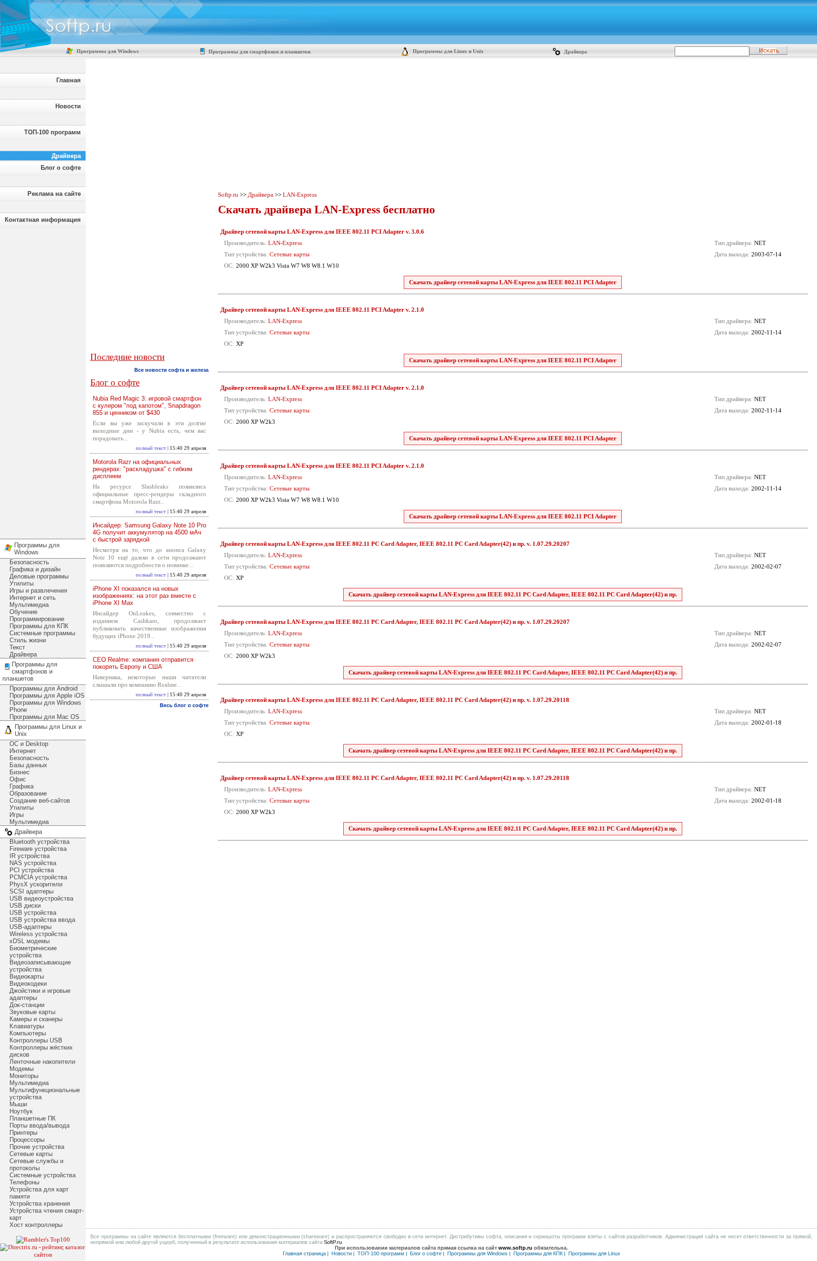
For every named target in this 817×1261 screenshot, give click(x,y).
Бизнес (19, 772)
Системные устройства (42, 1175)
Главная (68, 80)
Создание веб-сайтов (39, 800)
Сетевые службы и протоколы (36, 1164)
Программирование (36, 618)
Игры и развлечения (38, 590)
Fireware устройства (38, 848)
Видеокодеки (28, 983)
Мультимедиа (29, 604)
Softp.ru (228, 194)
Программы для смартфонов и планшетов (259, 51)
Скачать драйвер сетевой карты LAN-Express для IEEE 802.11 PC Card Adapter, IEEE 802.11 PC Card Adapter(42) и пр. (512, 594)
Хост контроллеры (35, 1224)
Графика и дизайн (35, 569)
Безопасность (29, 562)
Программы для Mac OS (44, 716)
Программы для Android (43, 688)
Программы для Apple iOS (47, 695)
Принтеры (23, 1132)
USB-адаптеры (30, 926)
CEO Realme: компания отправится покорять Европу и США (143, 663)
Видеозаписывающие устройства (40, 966)
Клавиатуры (26, 1026)
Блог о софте (61, 167)
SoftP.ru (333, 1242)
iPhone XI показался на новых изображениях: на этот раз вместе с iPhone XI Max (144, 595)
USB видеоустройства (41, 898)
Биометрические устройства (33, 952)
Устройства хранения (39, 1203)
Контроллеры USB (35, 1040)
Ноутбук (21, 1111)
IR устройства (29, 855)
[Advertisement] (42, 380)
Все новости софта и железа (171, 370)
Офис (17, 779)
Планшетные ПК (32, 1118)
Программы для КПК (39, 626)
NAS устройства (32, 863)
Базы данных (28, 765)
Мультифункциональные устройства (44, 1093)
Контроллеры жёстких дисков (41, 1051)
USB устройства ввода (42, 919)
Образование (28, 793)
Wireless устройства (38, 933)
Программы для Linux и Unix (447, 51)
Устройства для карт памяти (39, 1193)
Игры (16, 814)
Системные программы (42, 633)
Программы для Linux (594, 1253)
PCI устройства (31, 870)
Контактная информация (43, 219)
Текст (17, 647)
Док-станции (26, 1004)
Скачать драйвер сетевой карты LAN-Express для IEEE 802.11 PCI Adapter (513, 282)
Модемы (21, 1068)
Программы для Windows (107, 51)
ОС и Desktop (28, 743)
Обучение (23, 611)
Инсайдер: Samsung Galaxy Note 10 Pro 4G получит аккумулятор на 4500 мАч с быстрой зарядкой (149, 532)
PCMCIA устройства (38, 877)
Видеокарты (26, 976)
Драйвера (575, 51)
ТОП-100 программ (52, 132)
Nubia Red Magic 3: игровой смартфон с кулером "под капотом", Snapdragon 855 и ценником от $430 (147, 405)
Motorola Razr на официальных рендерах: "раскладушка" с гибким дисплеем (142, 469)
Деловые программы (39, 576)
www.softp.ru (515, 1248)
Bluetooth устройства (39, 841)
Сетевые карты (30, 1153)
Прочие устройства (36, 1146)
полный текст (151, 448)
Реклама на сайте (54, 193)
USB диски (25, 905)
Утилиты (21, 583)
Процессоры (26, 1139)
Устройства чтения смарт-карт (46, 1214)
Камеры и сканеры (35, 1019)
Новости (68, 106)
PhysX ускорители (35, 884)
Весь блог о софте (184, 705)
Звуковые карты (32, 1012)
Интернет (22, 750)
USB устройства (32, 912)
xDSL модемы (29, 941)
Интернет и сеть (32, 597)
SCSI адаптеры (31, 891)
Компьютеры (27, 1033)
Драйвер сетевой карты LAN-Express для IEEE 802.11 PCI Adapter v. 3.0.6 (322, 231)
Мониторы (23, 1075)
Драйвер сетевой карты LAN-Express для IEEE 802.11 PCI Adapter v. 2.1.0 (322, 309)
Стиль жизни (27, 640)
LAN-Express (300, 194)
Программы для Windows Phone (45, 706)
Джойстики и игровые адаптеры (39, 994)
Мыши (18, 1104)
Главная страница (304, 1253)
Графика (21, 786)
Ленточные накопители (42, 1061)
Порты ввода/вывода (39, 1125)
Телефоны (24, 1182)
